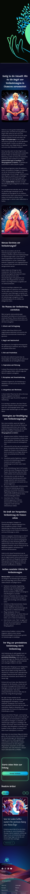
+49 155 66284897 (6, 881)
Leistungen (18, 885)
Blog (16, 890)
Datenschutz (14, 893)
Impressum (23, 893)
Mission (17, 887)
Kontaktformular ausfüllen (8, 878)
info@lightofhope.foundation (8, 875)
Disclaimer (4, 893)
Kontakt (4, 872)
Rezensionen (5, 890)
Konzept (4, 887)
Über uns (4, 885)
